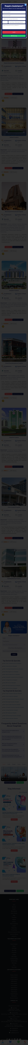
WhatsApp (14, 35)
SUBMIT (14, 32)
